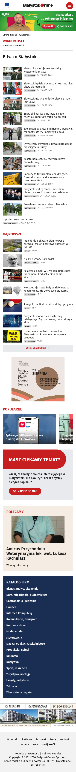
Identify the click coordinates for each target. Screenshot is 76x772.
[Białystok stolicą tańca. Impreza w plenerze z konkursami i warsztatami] (12, 194)
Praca (52, 739)
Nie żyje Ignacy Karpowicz (39, 259)
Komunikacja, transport (21, 619)
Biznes (27, 326)
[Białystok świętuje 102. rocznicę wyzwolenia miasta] (12, 73)
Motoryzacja (14, 637)
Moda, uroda (14, 631)
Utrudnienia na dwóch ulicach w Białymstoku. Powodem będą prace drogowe (45, 334)
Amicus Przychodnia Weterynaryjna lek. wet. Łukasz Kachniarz (36, 554)
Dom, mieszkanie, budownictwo (26, 595)
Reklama (12, 656)
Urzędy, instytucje (17, 680)
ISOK (36, 744)
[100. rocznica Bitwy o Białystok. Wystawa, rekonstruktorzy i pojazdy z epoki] (12, 133)
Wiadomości (25, 35)
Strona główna (10, 35)
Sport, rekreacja (16, 668)
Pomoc (25, 744)
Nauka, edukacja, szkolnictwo (25, 643)
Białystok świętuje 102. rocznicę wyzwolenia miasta (42, 70)
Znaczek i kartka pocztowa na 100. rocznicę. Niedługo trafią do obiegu (45, 115)
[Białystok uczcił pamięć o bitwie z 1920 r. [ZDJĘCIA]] (12, 103)
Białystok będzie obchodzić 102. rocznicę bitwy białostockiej (48, 85)
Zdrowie (11, 686)
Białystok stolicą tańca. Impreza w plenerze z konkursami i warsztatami (46, 191)
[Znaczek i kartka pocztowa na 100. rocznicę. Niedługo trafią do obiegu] (12, 118)
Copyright (15, 757)
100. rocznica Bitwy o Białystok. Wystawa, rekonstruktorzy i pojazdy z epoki (48, 130)
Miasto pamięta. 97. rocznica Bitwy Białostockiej (44, 160)
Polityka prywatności (27, 753)
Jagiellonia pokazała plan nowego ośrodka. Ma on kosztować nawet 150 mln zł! (46, 244)
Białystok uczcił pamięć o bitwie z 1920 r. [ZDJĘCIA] (48, 100)
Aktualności (30, 75)
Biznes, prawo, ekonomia (22, 588)
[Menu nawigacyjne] (69, 5)
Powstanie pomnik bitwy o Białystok (45, 204)
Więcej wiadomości (36, 348)
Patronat (41, 739)
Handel (11, 607)
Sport (27, 251)
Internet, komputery (19, 613)
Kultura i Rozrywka (32, 196)
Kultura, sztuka (16, 625)
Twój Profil (48, 744)
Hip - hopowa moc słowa (18, 219)
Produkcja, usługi (17, 649)
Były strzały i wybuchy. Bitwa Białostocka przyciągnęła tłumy (48, 145)
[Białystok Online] (38, 5)
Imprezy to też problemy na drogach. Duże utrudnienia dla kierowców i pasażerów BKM (46, 177)
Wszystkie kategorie (19, 692)
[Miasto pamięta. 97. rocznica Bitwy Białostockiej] (12, 163)
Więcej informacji (17, 565)
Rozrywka (12, 662)
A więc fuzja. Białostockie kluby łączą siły (48, 304)
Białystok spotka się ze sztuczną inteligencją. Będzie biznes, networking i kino (48, 319)
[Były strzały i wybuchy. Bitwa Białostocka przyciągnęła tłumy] (12, 148)
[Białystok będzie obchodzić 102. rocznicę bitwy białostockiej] (12, 88)
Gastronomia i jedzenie (21, 601)
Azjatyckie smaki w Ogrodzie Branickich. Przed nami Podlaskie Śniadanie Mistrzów (47, 274)
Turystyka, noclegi (18, 674)
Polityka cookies (51, 753)
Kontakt (64, 739)
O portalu (12, 739)
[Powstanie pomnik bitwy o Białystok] (12, 209)
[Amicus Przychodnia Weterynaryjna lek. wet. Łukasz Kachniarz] (38, 529)
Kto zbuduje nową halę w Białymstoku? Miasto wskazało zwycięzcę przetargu (47, 289)
